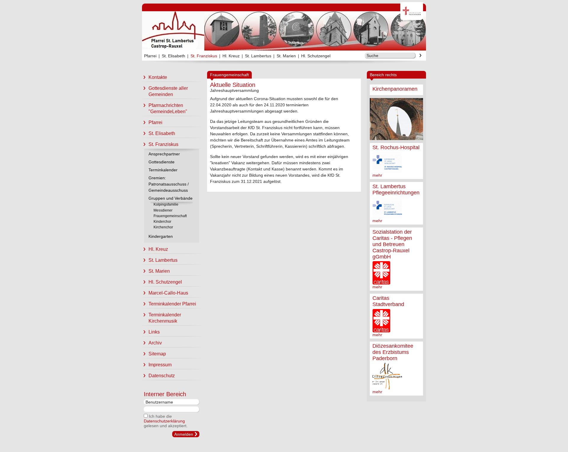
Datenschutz (162, 375)
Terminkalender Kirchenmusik (165, 317)
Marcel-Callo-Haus (168, 292)
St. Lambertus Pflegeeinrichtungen (395, 189)
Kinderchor (162, 222)
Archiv (155, 342)
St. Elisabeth (173, 55)
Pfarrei (150, 55)
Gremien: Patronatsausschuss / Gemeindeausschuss (169, 184)
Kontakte (158, 77)
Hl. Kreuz (231, 55)
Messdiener (163, 210)
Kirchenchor (163, 227)
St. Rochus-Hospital (395, 147)
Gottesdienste (162, 162)
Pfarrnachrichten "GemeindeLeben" (168, 108)
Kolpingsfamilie (166, 204)
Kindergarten (161, 236)
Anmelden (183, 434)
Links (154, 331)
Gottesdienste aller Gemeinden (168, 91)
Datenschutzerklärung (164, 421)
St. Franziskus (204, 55)
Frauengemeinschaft (170, 216)
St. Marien (286, 55)
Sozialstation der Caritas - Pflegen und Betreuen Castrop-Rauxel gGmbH (392, 244)
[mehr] (396, 119)
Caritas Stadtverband (388, 301)
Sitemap (157, 353)
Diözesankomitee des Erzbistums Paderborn (392, 352)
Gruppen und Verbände (171, 198)
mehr (377, 175)
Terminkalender (163, 170)
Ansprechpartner (164, 154)
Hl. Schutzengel (315, 55)
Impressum (160, 364)
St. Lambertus (258, 55)
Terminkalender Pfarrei (172, 303)
